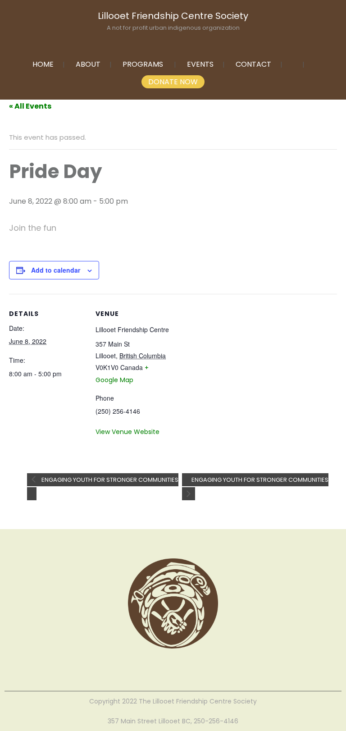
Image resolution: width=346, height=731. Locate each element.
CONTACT (253, 64)
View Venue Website (127, 431)
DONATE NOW (173, 82)
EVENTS (200, 64)
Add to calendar (55, 269)
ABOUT (88, 64)
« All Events (30, 106)
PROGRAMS (143, 64)
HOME (43, 64)
